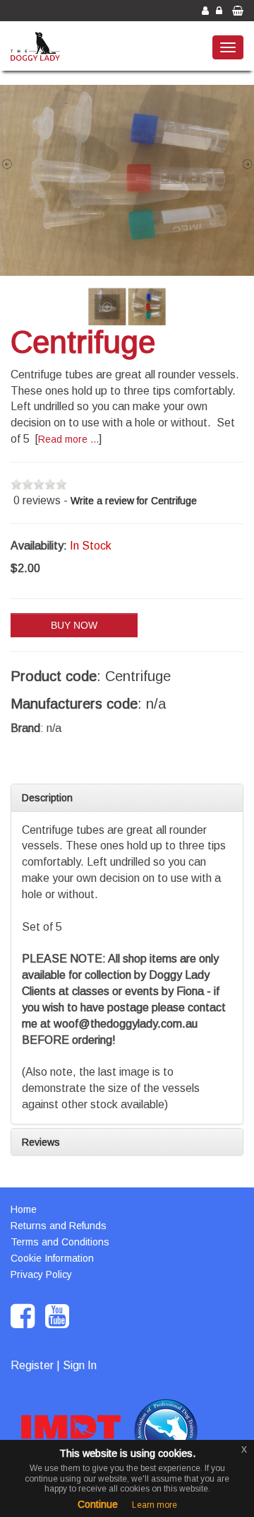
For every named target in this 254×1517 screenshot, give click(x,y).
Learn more (154, 1505)
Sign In (80, 1365)
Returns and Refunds (59, 1225)
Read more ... (68, 439)
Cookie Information (52, 1258)
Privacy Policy (41, 1274)
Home (24, 1209)
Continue (98, 1504)
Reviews (41, 1142)
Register (32, 1365)
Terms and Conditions (60, 1242)
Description (47, 797)
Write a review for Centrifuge (134, 500)
